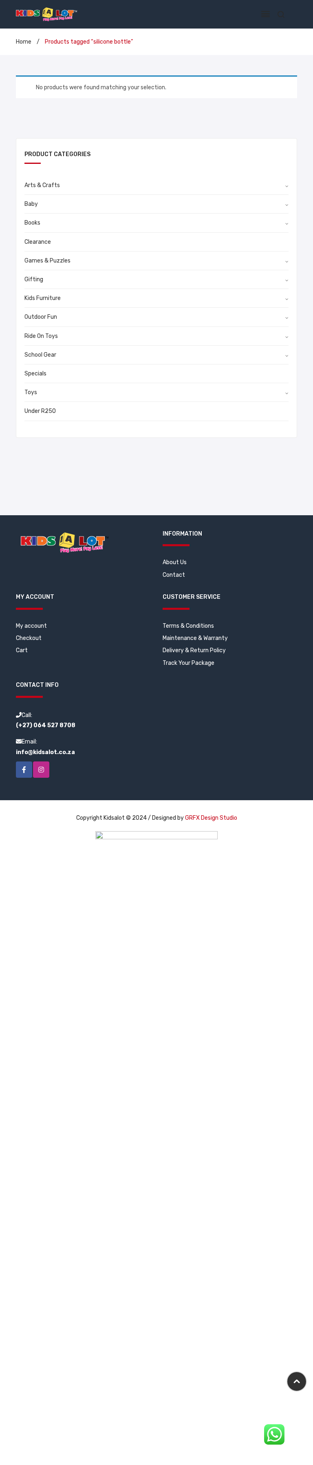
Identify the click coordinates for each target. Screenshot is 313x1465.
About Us (175, 562)
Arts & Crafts (42, 185)
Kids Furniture (42, 298)
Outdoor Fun (40, 316)
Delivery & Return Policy (194, 650)
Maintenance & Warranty (195, 638)
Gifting (33, 279)
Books (32, 222)
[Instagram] (41, 769)
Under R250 (40, 411)
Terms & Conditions (188, 625)
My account (31, 625)
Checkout (29, 638)
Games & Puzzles (47, 260)
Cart (22, 650)
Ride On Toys (41, 336)
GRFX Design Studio (211, 817)
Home (23, 41)
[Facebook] (24, 769)
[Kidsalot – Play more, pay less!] (46, 14)
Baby (31, 204)
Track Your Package (188, 663)
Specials (35, 373)
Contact (174, 574)
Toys (30, 392)
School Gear (40, 354)
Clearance (37, 241)
